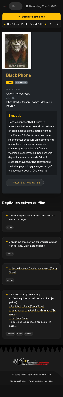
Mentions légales (18, 381)
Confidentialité (36, 381)
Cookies (49, 381)
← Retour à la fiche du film (25, 182)
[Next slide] (57, 24)
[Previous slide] (50, 24)
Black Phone (18, 75)
